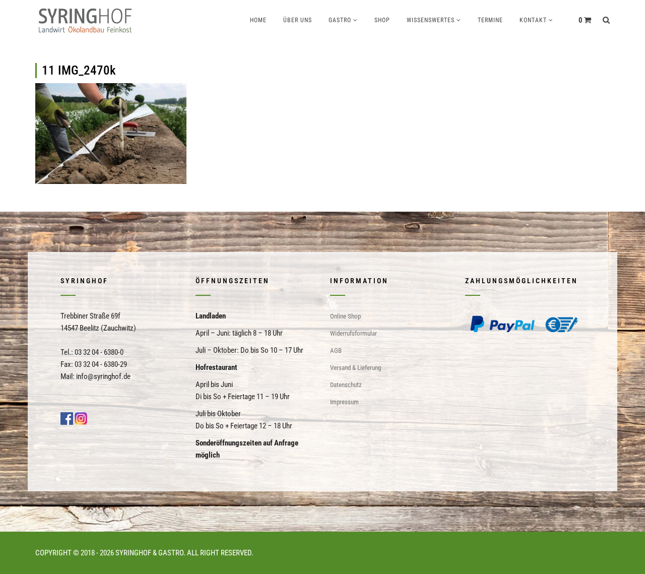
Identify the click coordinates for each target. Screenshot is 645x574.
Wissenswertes (431, 20)
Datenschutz (346, 385)
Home (258, 20)
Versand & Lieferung (355, 367)
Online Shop (345, 316)
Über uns (297, 20)
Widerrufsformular (353, 333)
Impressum (344, 402)
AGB (336, 350)
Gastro (340, 20)
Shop (382, 20)
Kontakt (533, 20)
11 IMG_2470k (79, 70)
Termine (490, 20)
